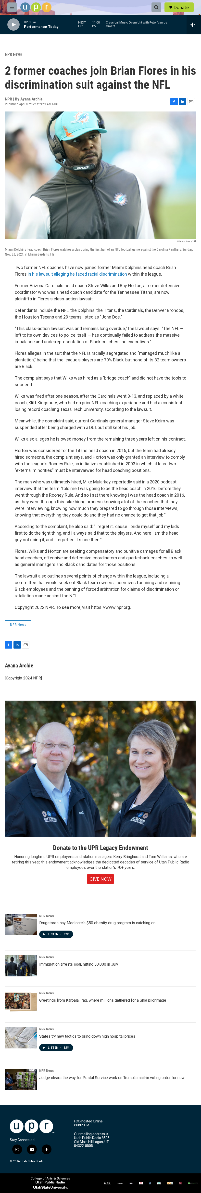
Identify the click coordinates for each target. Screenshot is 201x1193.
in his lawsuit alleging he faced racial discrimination (77, 274)
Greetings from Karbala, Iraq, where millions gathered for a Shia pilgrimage (102, 1000)
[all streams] (194, 24)
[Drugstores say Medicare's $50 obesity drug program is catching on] (21, 924)
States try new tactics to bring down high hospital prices (87, 1036)
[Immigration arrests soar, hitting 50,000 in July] (21, 965)
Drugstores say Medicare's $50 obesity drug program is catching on (97, 923)
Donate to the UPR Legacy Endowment (100, 847)
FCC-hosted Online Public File (88, 1123)
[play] (13, 24)
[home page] (35, 7)
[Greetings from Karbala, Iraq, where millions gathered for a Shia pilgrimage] (21, 1001)
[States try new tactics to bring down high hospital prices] (21, 1037)
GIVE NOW (100, 879)
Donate (181, 7)
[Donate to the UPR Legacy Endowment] (100, 769)
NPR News (13, 54)
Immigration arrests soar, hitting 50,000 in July (78, 964)
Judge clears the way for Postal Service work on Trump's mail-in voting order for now (112, 1077)
